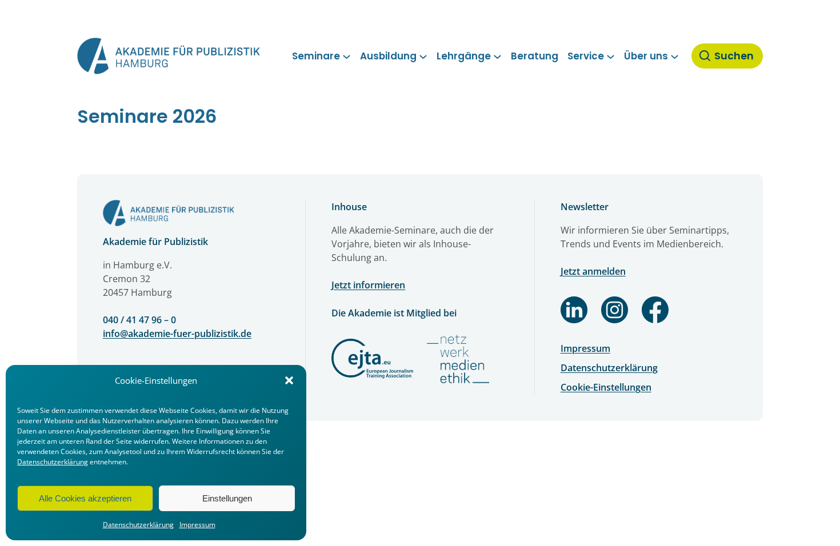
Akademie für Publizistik (155, 241)
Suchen (734, 56)
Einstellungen (227, 498)
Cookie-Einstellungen (606, 387)
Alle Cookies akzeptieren (85, 498)
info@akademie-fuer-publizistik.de (177, 333)
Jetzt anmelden (593, 271)
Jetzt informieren (368, 285)
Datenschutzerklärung (52, 462)
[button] (289, 380)
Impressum (197, 524)
